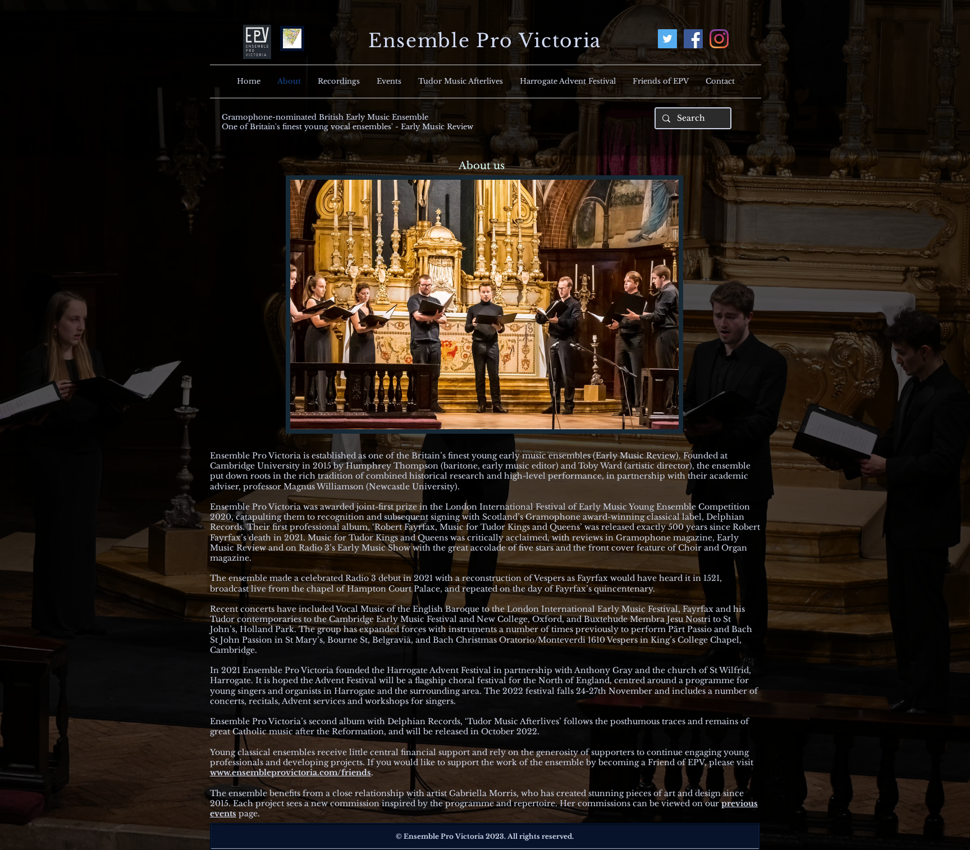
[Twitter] (667, 38)
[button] (484, 304)
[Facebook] (693, 38)
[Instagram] (719, 38)
